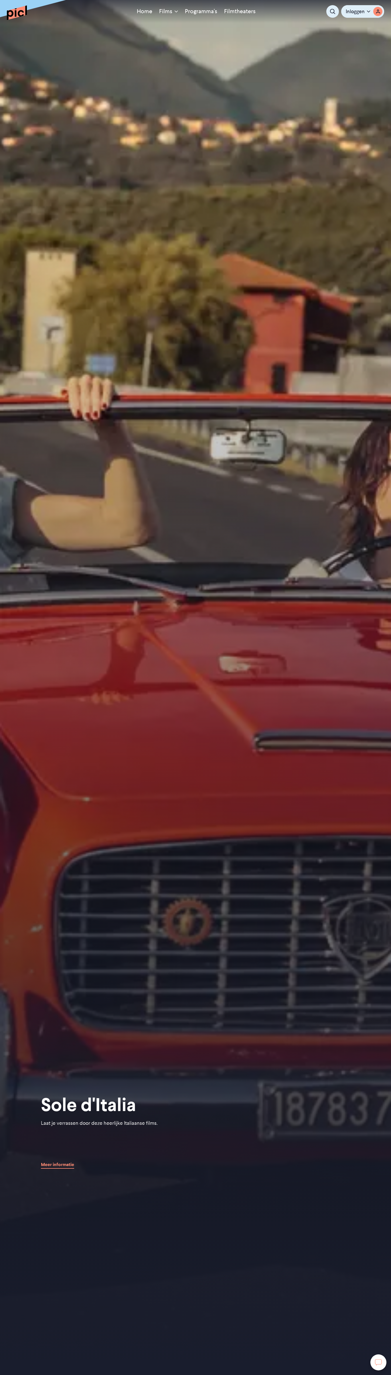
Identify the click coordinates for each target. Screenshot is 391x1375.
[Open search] (332, 11)
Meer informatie (57, 1164)
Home (144, 11)
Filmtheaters (240, 11)
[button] (362, 11)
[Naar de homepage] (17, 12)
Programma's (201, 11)
